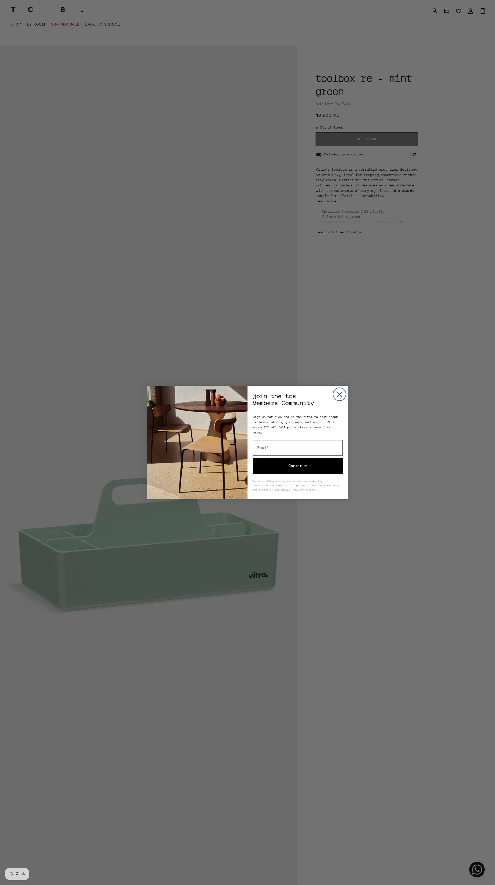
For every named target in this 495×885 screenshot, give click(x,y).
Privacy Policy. (304, 490)
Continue (297, 466)
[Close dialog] (339, 394)
